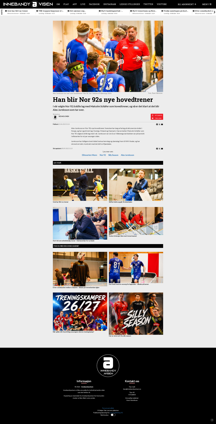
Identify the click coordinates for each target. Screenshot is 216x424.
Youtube (162, 4)
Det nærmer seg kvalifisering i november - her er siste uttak (82, 11)
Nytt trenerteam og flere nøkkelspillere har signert (145, 11)
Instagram (109, 4)
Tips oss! (158, 118)
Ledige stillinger (130, 4)
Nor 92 (103, 155)
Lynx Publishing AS (116, 413)
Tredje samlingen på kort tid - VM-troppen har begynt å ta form (175, 11)
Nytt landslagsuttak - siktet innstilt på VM (111, 11)
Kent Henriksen (132, 400)
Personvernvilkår (108, 408)
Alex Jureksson (127, 155)
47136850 (158, 115)
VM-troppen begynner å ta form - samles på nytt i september (51, 11)
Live (82, 4)
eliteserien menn (89, 155)
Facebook (94, 4)
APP (75, 4)
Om (58, 4)
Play (66, 4)
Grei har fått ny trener (17, 11)
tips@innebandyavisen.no (132, 389)
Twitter (148, 4)
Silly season (113, 155)
